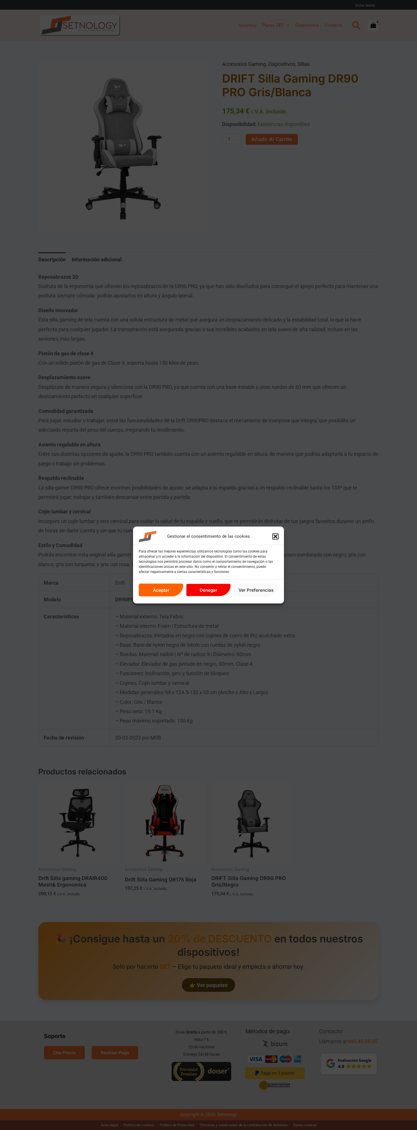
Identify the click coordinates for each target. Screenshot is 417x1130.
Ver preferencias (256, 590)
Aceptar (161, 590)
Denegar (208, 590)
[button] (275, 536)
